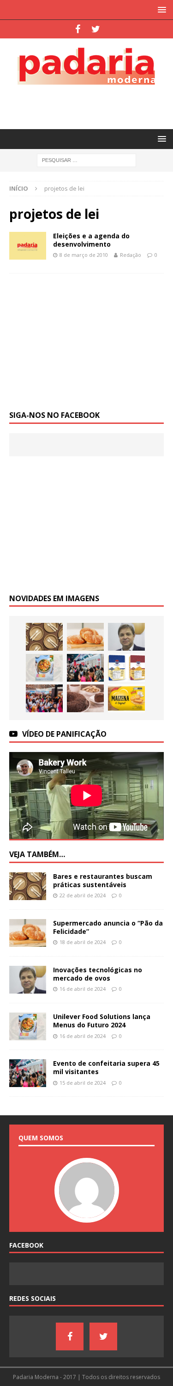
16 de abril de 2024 (83, 988)
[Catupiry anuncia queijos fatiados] (126, 668)
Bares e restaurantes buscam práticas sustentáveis (102, 880)
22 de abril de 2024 (83, 895)
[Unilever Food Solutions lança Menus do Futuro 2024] (44, 668)
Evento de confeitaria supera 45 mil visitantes (106, 1067)
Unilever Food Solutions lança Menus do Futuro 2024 (101, 1020)
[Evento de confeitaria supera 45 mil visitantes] (85, 668)
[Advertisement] (91, 105)
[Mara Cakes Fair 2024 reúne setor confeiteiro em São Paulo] (44, 698)
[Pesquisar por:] (86, 159)
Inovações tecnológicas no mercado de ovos (97, 973)
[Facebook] (78, 29)
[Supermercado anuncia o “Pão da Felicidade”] (85, 637)
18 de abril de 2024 (83, 942)
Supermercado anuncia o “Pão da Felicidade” (108, 927)
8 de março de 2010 (84, 254)
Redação (130, 254)
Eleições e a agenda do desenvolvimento (91, 240)
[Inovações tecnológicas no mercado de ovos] (126, 637)
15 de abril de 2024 (83, 1082)
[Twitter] (96, 29)
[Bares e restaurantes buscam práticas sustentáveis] (44, 637)
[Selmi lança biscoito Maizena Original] (126, 698)
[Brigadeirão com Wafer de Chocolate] (85, 698)
